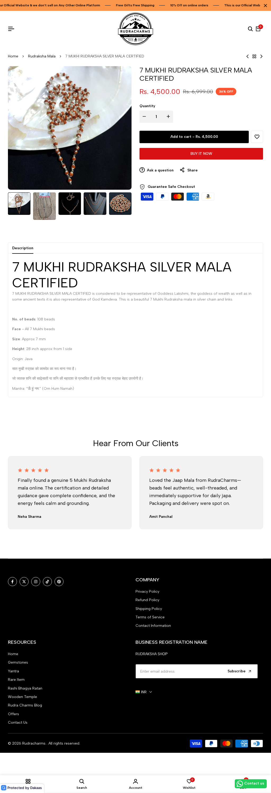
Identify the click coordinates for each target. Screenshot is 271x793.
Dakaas (36, 788)
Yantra (13, 671)
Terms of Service (150, 617)
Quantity (147, 106)
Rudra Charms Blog (25, 705)
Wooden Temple (22, 697)
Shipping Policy (149, 608)
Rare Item (16, 679)
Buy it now (201, 153)
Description (22, 248)
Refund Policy (147, 600)
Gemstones (18, 662)
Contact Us (18, 722)
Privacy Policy (147, 591)
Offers (13, 714)
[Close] (264, 5)
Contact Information (153, 625)
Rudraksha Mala (42, 56)
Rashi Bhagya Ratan (25, 688)
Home (13, 56)
